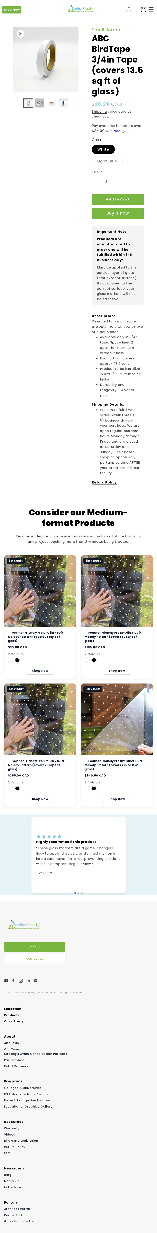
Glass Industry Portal (21, 1221)
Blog (7, 1175)
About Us (11, 1043)
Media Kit (11, 1181)
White (103, 149)
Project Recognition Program (27, 1100)
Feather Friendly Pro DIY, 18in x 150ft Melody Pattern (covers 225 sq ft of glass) (113, 765)
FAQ (7, 1153)
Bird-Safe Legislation (21, 1141)
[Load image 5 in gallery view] (63, 102)
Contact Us (34, 959)
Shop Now (11, 10)
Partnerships (14, 1060)
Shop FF (34, 947)
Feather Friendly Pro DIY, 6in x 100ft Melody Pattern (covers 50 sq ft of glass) (113, 636)
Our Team (12, 1049)
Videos (9, 1134)
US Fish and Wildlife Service (26, 1094)
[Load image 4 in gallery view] (51, 102)
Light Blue (110, 162)
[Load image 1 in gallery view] (28, 102)
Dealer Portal (15, 1215)
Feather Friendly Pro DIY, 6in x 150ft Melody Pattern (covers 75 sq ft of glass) (36, 765)
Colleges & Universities (23, 1088)
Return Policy (14, 1147)
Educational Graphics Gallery (28, 1106)
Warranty (11, 1128)
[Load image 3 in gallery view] (39, 102)
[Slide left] (17, 102)
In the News (13, 1187)
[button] (151, 9)
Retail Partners (16, 1066)
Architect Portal (17, 1209)
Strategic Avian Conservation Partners (35, 1054)
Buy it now (118, 213)
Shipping (99, 111)
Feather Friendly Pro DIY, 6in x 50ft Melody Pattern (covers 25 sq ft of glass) (36, 636)
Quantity (97, 171)
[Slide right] (74, 102)
